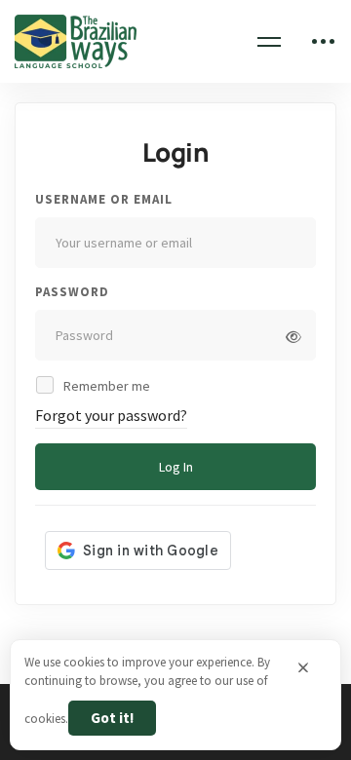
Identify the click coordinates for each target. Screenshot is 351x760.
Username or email (104, 199)
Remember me (105, 386)
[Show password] (293, 337)
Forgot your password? (111, 415)
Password (72, 292)
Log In (176, 466)
